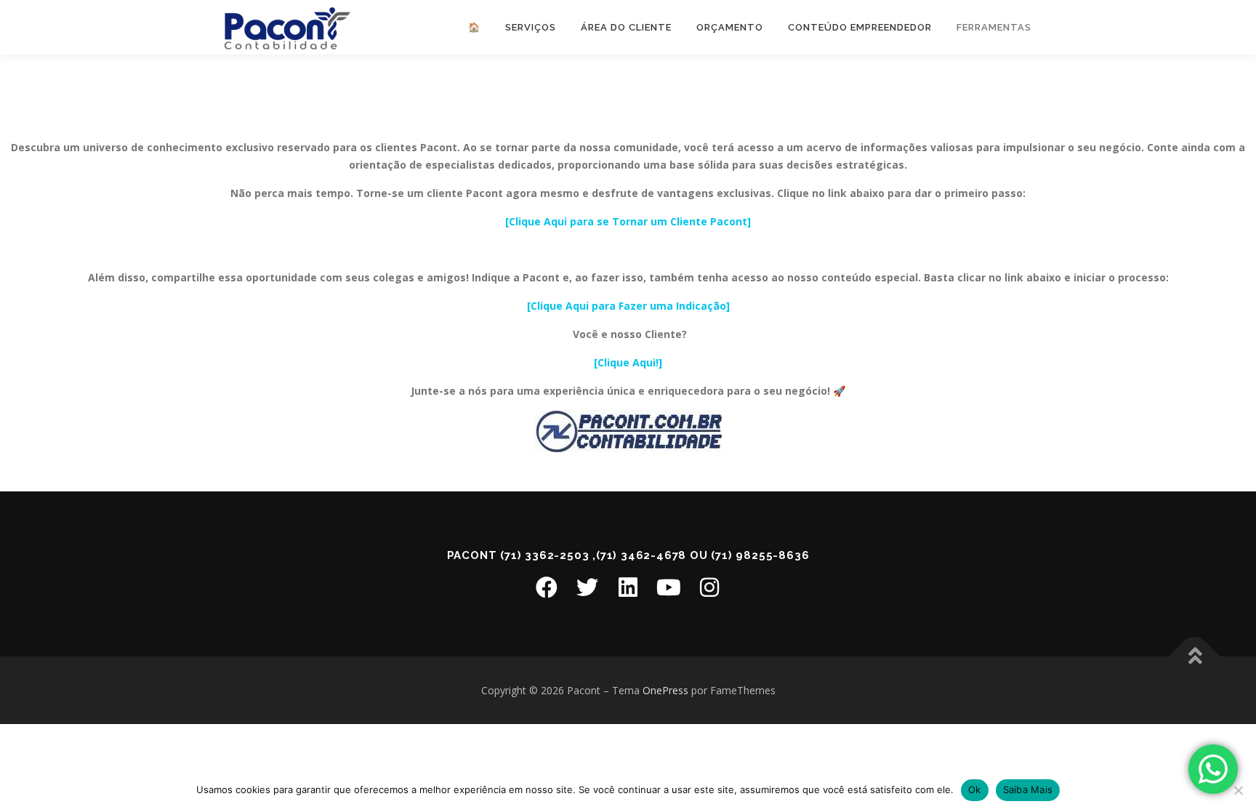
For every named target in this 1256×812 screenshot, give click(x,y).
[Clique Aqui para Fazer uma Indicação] (628, 306)
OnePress (665, 690)
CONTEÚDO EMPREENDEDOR (860, 27)
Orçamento (729, 27)
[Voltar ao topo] (1194, 656)
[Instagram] (709, 587)
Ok (974, 789)
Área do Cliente (626, 27)
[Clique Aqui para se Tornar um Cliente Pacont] (628, 221)
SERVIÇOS (530, 27)
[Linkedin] (628, 587)
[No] (1238, 790)
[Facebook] (546, 587)
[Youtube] (669, 587)
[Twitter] (587, 587)
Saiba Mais (1028, 789)
